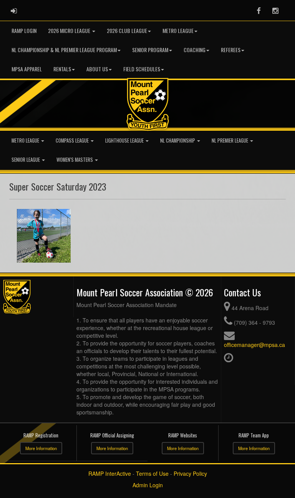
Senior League (26, 159)
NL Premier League (230, 140)
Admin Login (148, 485)
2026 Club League (127, 30)
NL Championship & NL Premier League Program (64, 50)
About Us (97, 69)
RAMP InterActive (109, 473)
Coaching (195, 50)
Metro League (178, 30)
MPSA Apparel (27, 69)
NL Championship (178, 140)
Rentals (62, 69)
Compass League (73, 140)
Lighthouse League (125, 140)
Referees (230, 50)
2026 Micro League (69, 30)
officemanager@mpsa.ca (254, 344)
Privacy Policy (190, 473)
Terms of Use (152, 473)
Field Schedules (141, 69)
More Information (41, 448)
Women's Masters (75, 159)
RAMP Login (24, 30)
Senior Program (150, 50)
